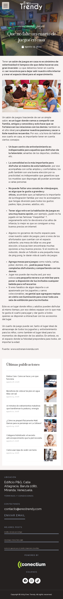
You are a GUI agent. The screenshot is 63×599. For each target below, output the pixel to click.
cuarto (30, 25)
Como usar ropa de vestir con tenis (21, 450)
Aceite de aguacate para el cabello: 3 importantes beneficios (21, 548)
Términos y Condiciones (18, 496)
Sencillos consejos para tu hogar (13, 532)
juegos (40, 25)
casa (21, 25)
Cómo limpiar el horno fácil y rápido (13, 540)
